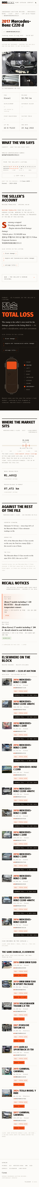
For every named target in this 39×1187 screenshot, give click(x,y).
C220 (10, 13)
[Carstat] (8, 2)
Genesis (4, 1168)
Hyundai (4, 1165)
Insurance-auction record (13, 11)
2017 (17, 13)
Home (17, 2)
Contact (30, 2)
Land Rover (22, 1168)
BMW (26, 1165)
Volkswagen (13, 1168)
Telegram (28, 1182)
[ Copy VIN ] (19, 175)
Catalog (23, 2)
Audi (30, 1165)
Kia (10, 1165)
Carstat (4, 1172)
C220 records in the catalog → (15, 941)
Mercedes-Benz (18, 1165)
